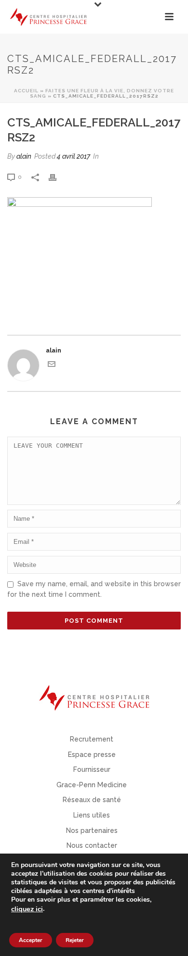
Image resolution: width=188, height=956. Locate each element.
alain (23, 156)
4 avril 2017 (73, 156)
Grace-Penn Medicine (91, 785)
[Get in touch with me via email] (51, 365)
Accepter (30, 940)
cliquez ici (27, 909)
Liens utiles (91, 815)
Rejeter (75, 940)
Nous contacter (92, 845)
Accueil (26, 90)
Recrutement (91, 739)
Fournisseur (91, 769)
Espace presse (92, 754)
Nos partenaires (92, 830)
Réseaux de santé (92, 800)
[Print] (57, 177)
